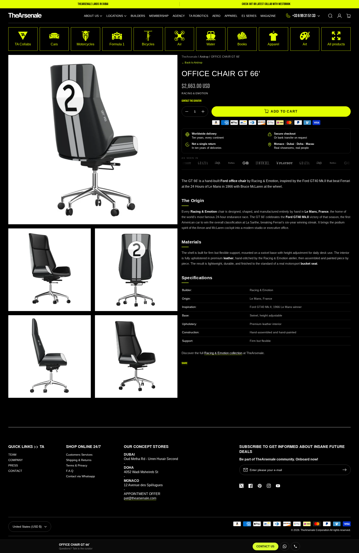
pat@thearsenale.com (140, 498)
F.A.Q (69, 470)
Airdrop (204, 56)
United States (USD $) (27, 526)
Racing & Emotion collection (223, 353)
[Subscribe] (345, 470)
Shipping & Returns (78, 460)
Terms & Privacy (76, 465)
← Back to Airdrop (192, 62)
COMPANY (15, 460)
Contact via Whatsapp (80, 476)
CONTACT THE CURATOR (192, 101)
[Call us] (295, 546)
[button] (93, 15)
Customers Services (79, 454)
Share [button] (184, 363)
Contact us (265, 546)
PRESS (13, 465)
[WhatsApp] (284, 546)
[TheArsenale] (24, 15)
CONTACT (15, 470)
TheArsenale (189, 56)
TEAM (12, 454)
